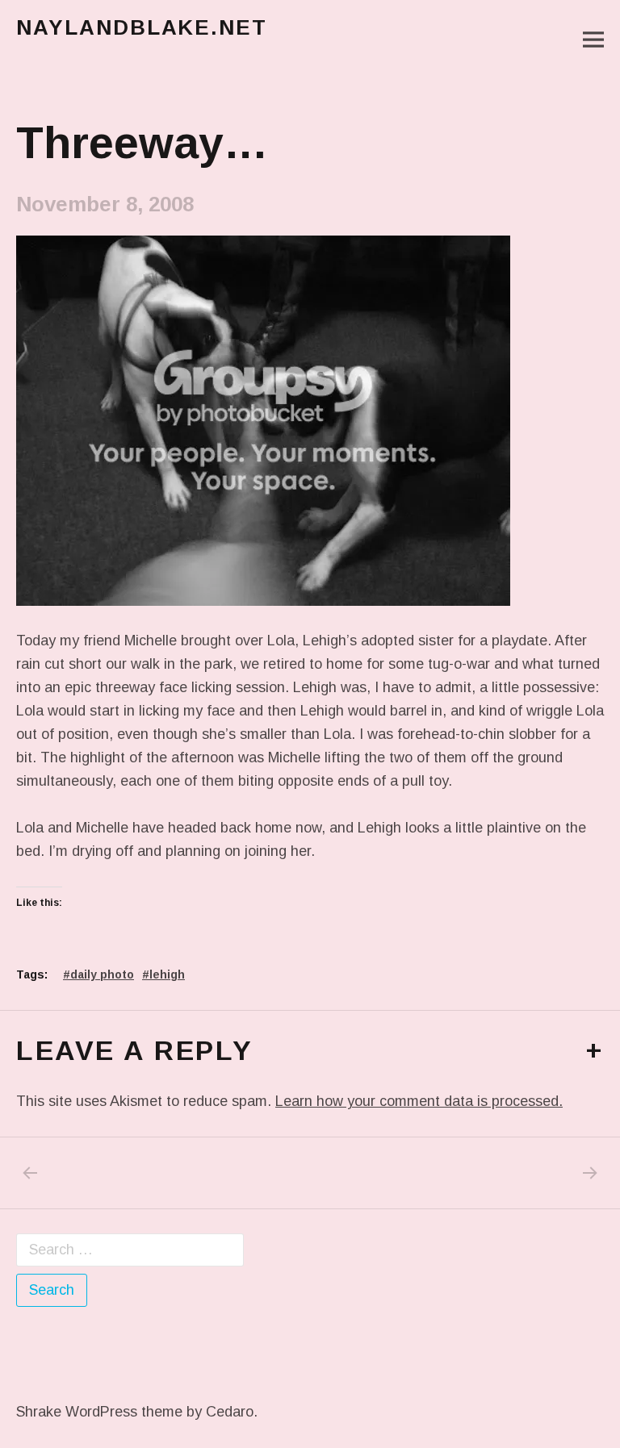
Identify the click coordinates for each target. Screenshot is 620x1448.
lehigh (167, 974)
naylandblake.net (141, 27)
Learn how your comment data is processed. (419, 1101)
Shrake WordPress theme (99, 1412)
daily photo (102, 974)
